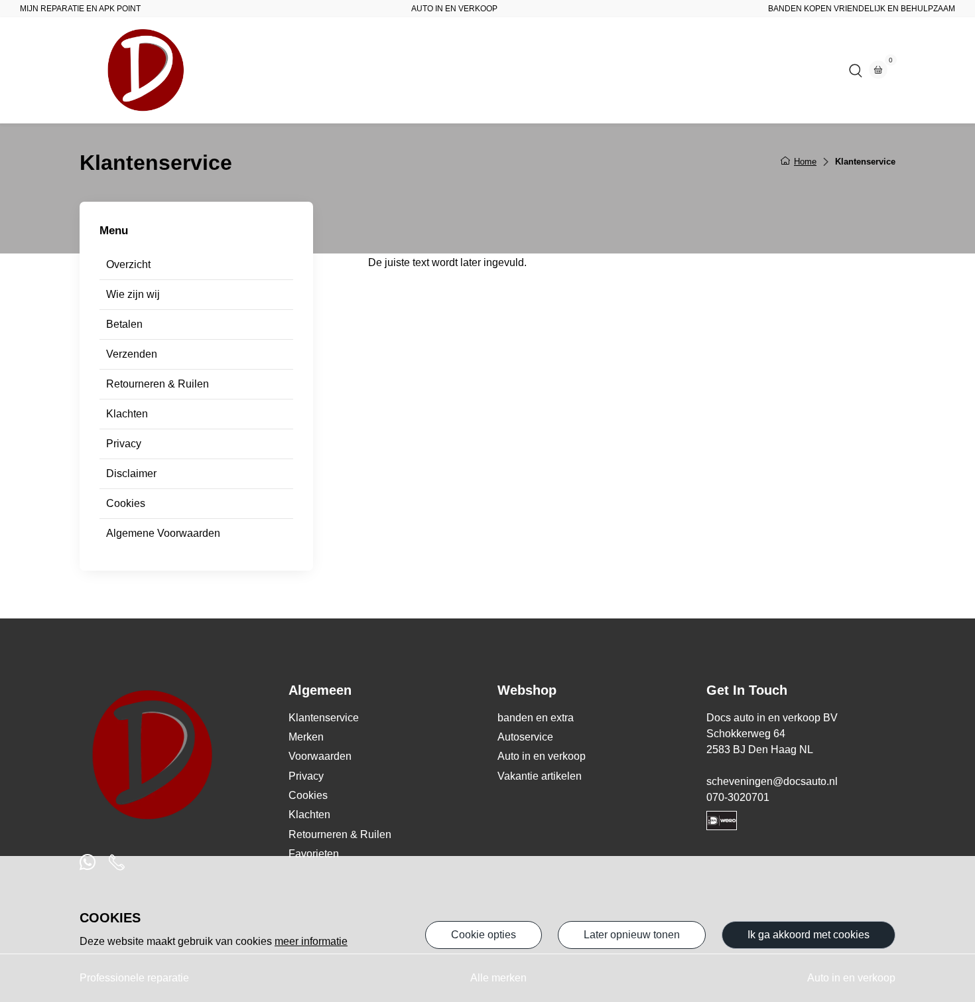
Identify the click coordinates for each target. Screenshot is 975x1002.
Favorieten (314, 853)
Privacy (123, 443)
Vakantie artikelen (539, 776)
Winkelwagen (643, 70)
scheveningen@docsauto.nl (772, 781)
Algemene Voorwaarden (163, 533)
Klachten (127, 413)
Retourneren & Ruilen (157, 384)
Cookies (125, 503)
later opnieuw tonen (632, 934)
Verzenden (131, 354)
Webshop (509, 70)
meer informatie (311, 941)
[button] (855, 70)
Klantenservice (324, 717)
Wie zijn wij (133, 294)
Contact (571, 70)
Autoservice (438, 70)
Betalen (124, 324)
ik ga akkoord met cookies (809, 934)
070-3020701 (737, 797)
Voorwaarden (320, 756)
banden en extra (535, 717)
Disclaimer (131, 473)
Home (374, 70)
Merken (306, 737)
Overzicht (128, 264)
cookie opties (483, 934)
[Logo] (146, 70)
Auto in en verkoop (541, 756)
